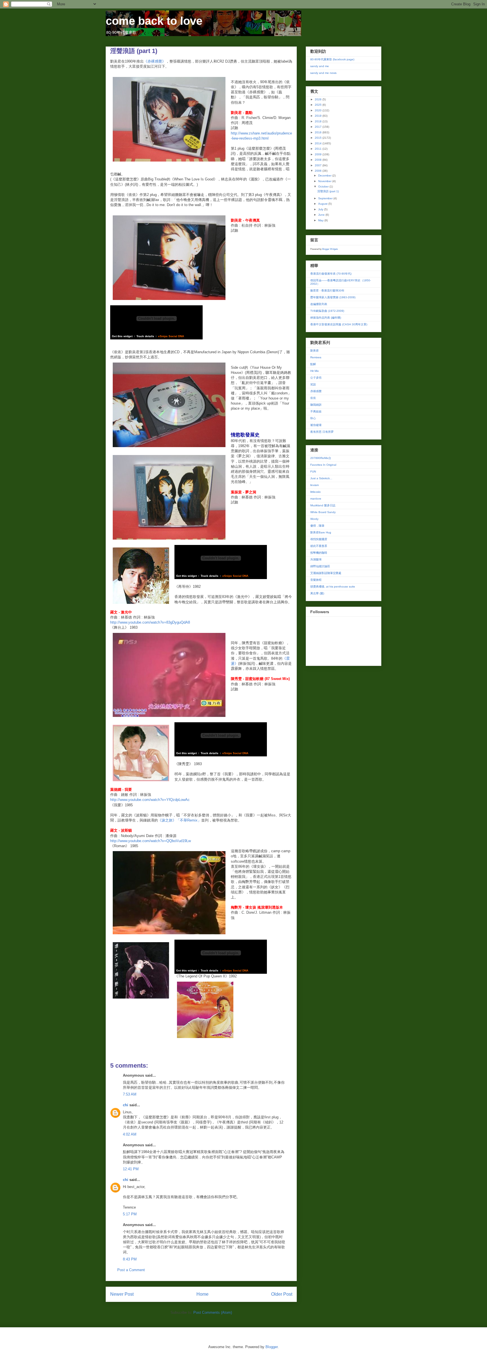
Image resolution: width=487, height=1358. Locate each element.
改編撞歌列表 (318, 304)
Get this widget (122, 336)
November (325, 181)
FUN (313, 471)
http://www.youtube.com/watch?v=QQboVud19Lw (150, 841)
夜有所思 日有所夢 (322, 431)
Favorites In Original (323, 464)
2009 (318, 154)
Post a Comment (131, 1270)
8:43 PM (130, 1259)
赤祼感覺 (316, 391)
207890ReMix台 (320, 458)
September (325, 198)
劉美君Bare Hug (320, 532)
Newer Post (122, 1294)
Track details (145, 336)
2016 (318, 132)
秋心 (313, 418)
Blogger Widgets (330, 249)
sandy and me (319, 66)
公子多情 (316, 377)
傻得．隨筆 (317, 525)
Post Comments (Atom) (212, 1312)
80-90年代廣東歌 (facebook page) (332, 59)
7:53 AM (129, 1094)
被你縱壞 (316, 425)
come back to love (154, 21)
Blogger (271, 1347)
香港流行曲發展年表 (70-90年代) (330, 273)
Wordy (314, 518)
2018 (318, 121)
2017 (318, 126)
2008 (318, 159)
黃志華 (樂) (317, 593)
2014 (318, 143)
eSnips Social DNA (171, 336)
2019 (318, 115)
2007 (318, 165)
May (321, 220)
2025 (318, 104)
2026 (318, 99)
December (325, 175)
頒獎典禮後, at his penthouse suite (332, 586)
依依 (313, 397)
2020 (318, 110)
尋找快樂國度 (318, 539)
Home (202, 1294)
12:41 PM (131, 1169)
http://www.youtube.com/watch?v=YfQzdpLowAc (150, 800)
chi (125, 1105)
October (323, 186)
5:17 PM (130, 1214)
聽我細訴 (316, 404)
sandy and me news (323, 72)
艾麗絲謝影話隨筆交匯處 (325, 573)
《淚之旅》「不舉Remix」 (179, 820)
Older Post (281, 1294)
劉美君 (314, 350)
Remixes (315, 357)
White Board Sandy (323, 512)
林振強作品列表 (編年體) (325, 317)
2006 (318, 170)
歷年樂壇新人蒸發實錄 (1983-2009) (332, 297)
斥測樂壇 (316, 559)
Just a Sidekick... (321, 478)
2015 (318, 137)
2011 (318, 148)
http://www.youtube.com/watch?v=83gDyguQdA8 (150, 622)
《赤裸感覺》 (155, 61)
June (322, 214)
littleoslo (315, 491)
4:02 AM (129, 1134)
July (321, 209)
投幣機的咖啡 (318, 552)
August (323, 203)
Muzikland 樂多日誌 (322, 505)
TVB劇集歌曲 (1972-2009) (327, 310)
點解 (313, 364)
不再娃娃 (316, 411)
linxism (314, 485)
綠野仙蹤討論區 (320, 566)
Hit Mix (314, 370)
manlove (315, 498)
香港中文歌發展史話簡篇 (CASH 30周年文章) (338, 324)
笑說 (313, 384)
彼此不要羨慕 (318, 545)
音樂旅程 (316, 579)
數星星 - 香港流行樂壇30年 (327, 290)
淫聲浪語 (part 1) (328, 191)
